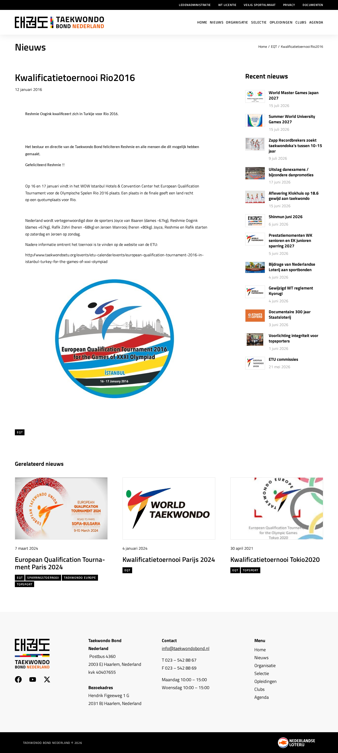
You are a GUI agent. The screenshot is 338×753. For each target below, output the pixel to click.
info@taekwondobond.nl (185, 648)
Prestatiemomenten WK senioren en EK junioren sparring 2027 (290, 241)
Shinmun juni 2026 (286, 217)
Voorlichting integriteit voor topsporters (293, 338)
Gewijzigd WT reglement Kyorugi (291, 291)
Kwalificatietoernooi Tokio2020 (275, 559)
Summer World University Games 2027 (292, 119)
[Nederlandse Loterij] (296, 742)
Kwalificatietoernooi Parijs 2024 (168, 559)
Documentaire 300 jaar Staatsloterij (290, 314)
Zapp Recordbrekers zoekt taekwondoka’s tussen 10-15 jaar (295, 146)
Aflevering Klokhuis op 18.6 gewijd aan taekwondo (294, 196)
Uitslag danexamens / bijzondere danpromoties (291, 172)
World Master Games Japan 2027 (293, 95)
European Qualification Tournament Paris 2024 (60, 562)
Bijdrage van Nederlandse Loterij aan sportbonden (292, 267)
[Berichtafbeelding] (255, 96)
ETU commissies (283, 359)
